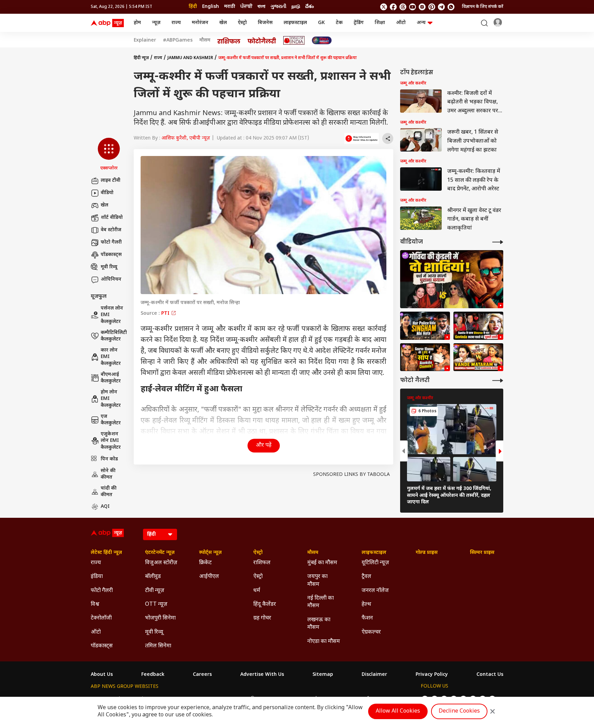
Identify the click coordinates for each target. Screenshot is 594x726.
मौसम (204, 40)
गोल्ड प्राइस (427, 552)
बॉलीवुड (153, 576)
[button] (109, 154)
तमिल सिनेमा (158, 646)
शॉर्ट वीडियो (112, 217)
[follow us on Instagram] (422, 7)
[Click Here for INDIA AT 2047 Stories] (321, 40)
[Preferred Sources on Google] (361, 138)
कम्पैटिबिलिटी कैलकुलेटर (114, 336)
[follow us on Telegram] (441, 7)
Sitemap (322, 674)
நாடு (296, 6)
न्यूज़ (156, 23)
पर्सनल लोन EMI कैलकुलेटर (112, 315)
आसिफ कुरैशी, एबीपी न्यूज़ (186, 138)
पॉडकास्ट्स (111, 255)
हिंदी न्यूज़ (141, 58)
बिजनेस (265, 23)
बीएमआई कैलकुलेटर (111, 378)
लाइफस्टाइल (295, 23)
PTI (166, 313)
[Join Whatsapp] (451, 7)
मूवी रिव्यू (109, 267)
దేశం (309, 6)
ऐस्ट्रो (242, 23)
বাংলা (261, 6)
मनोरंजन (200, 23)
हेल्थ (366, 604)
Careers (202, 674)
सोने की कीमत (108, 474)
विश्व (95, 604)
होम (137, 23)
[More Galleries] (497, 380)
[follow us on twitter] (384, 7)
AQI (105, 506)
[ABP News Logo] (108, 23)
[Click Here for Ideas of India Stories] (294, 40)
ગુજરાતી (278, 6)
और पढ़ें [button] (264, 445)
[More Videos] (497, 242)
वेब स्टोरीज (111, 230)
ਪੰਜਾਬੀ (246, 6)
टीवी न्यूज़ (154, 590)
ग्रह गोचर (262, 618)
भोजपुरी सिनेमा (160, 618)
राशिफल (262, 563)
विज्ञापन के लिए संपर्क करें (482, 7)
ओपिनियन (111, 279)
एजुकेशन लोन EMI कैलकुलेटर (111, 441)
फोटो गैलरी (111, 242)
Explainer (145, 40)
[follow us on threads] (403, 7)
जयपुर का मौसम (317, 580)
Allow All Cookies (398, 711)
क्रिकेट (205, 563)
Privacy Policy (432, 674)
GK (321, 23)
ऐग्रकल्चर (371, 632)
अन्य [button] (421, 23)
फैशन (367, 618)
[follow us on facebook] (393, 7)
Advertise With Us (262, 674)
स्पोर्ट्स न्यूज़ (210, 552)
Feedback (152, 674)
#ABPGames (177, 40)
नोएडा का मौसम (323, 641)
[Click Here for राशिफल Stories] (229, 40)
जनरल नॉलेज (375, 590)
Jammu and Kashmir (190, 58)
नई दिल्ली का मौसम (320, 602)
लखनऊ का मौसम (318, 623)
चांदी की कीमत (109, 492)
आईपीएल (209, 576)
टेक (339, 23)
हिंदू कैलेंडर (264, 604)
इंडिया (97, 576)
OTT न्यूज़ (156, 604)
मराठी (229, 6)
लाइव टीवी (110, 180)
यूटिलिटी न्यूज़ (375, 563)
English (210, 6)
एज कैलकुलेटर (111, 420)
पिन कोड (109, 459)
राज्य (176, 23)
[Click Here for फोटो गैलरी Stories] (262, 40)
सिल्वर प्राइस (482, 552)
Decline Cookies (459, 711)
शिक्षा (380, 23)
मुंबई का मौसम (322, 563)
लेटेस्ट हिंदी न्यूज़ (106, 552)
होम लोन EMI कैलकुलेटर (111, 399)
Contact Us (489, 674)
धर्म (256, 590)
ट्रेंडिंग (359, 23)
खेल (223, 23)
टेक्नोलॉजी (101, 618)
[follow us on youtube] (412, 7)
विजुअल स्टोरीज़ (161, 563)
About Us (102, 674)
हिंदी (193, 6)
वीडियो (107, 193)
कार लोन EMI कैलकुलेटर (111, 357)
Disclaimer (374, 674)
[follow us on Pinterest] (432, 7)
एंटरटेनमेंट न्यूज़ (160, 552)
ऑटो (401, 23)
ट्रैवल (366, 576)
